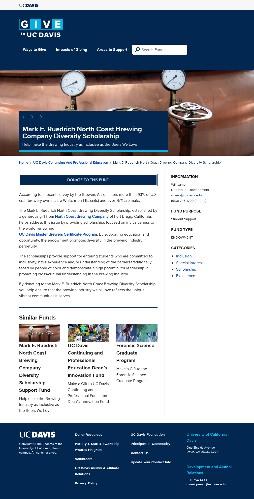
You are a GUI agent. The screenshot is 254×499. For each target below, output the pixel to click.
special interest (189, 263)
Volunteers (83, 458)
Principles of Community (150, 443)
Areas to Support (112, 49)
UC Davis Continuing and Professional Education (70, 162)
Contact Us (140, 452)
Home (23, 162)
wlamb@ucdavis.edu (186, 195)
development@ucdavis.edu (206, 484)
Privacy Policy (86, 483)
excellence (185, 276)
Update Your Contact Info (151, 462)
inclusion (184, 256)
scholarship (186, 269)
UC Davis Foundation (148, 434)
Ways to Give (34, 49)
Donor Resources (88, 434)
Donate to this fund (88, 180)
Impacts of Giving (71, 49)
